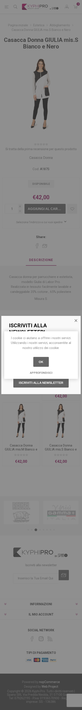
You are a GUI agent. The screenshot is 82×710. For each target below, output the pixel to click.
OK (41, 362)
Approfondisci (41, 372)
